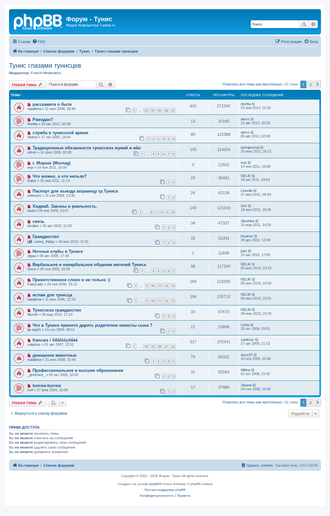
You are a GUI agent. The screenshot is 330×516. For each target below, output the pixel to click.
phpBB (154, 484)
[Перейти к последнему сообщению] (254, 104)
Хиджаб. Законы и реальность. (65, 206)
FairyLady (35, 284)
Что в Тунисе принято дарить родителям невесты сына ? (92, 325)
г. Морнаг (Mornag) (52, 163)
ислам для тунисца (52, 295)
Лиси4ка (247, 221)
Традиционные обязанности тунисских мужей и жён (87, 147)
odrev (31, 152)
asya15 (246, 355)
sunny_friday (44, 241)
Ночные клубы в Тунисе (58, 251)
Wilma (245, 370)
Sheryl (32, 137)
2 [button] (310, 84)
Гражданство (46, 236)
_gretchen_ (36, 375)
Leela (245, 325)
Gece (31, 269)
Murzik (32, 314)
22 (173, 346)
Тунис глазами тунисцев (45, 65)
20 (159, 346)
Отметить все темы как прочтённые (252, 84)
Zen (244, 206)
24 (152, 110)
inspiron (247, 236)
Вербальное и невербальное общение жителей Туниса (89, 264)
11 (159, 286)
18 (146, 346)
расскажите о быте (52, 104)
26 (166, 110)
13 (173, 286)
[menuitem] (38, 41)
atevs (245, 119)
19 (152, 346)
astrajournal (250, 147)
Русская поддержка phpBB (165, 489)
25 (159, 110)
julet (244, 251)
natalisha (34, 109)
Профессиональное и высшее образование (78, 370)
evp (30, 167)
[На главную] (38, 21)
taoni (31, 211)
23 (146, 110)
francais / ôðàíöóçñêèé (55, 340)
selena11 (34, 195)
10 (173, 212)
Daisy (31, 181)
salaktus (34, 344)
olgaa (31, 256)
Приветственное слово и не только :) (71, 279)
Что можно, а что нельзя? (60, 176)
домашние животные (54, 355)
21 (166, 346)
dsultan (33, 226)
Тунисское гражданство (57, 310)
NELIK (246, 176)
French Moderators (46, 73)
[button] (318, 84)
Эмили (246, 385)
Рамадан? (43, 119)
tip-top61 (34, 330)
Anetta (246, 104)
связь (38, 221)
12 (166, 286)
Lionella (246, 191)
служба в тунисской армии (60, 132)
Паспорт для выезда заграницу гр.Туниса (75, 191)
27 (173, 110)
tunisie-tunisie (47, 385)
